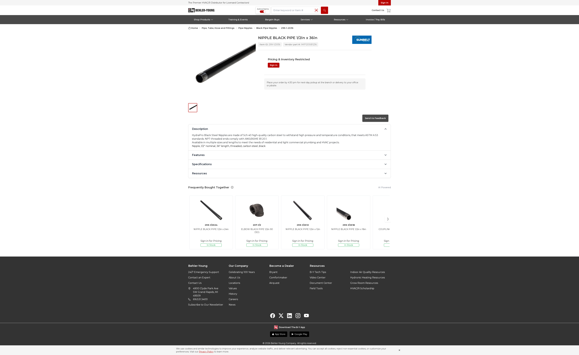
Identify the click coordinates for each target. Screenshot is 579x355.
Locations (234, 283)
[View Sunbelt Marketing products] (362, 40)
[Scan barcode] (316, 10)
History (233, 293)
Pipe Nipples (245, 28)
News (232, 304)
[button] (232, 187)
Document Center (321, 283)
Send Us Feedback (375, 118)
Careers (233, 299)
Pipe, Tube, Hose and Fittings (218, 28)
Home (194, 28)
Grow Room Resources (364, 283)
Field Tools (316, 288)
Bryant (273, 272)
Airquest (274, 283)
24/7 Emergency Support (203, 272)
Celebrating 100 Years (242, 272)
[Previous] (191, 219)
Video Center (318, 277)
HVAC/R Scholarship (362, 288)
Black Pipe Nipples (266, 28)
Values (233, 288)
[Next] (388, 219)
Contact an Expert (199, 277)
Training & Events (238, 19)
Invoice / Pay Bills (375, 19)
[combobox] (295, 10)
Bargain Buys (272, 19)
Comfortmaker (278, 277)
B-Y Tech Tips (318, 272)
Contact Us (194, 283)
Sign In (384, 2)
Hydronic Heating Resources (367, 277)
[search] (324, 10)
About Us (234, 277)
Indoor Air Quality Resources (367, 272)
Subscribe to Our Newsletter (205, 304)
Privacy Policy (206, 351)
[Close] (399, 350)
